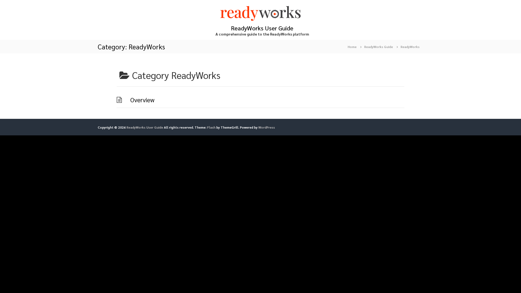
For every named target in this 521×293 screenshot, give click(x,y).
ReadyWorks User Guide (262, 28)
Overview (142, 100)
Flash (211, 127)
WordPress (266, 127)
